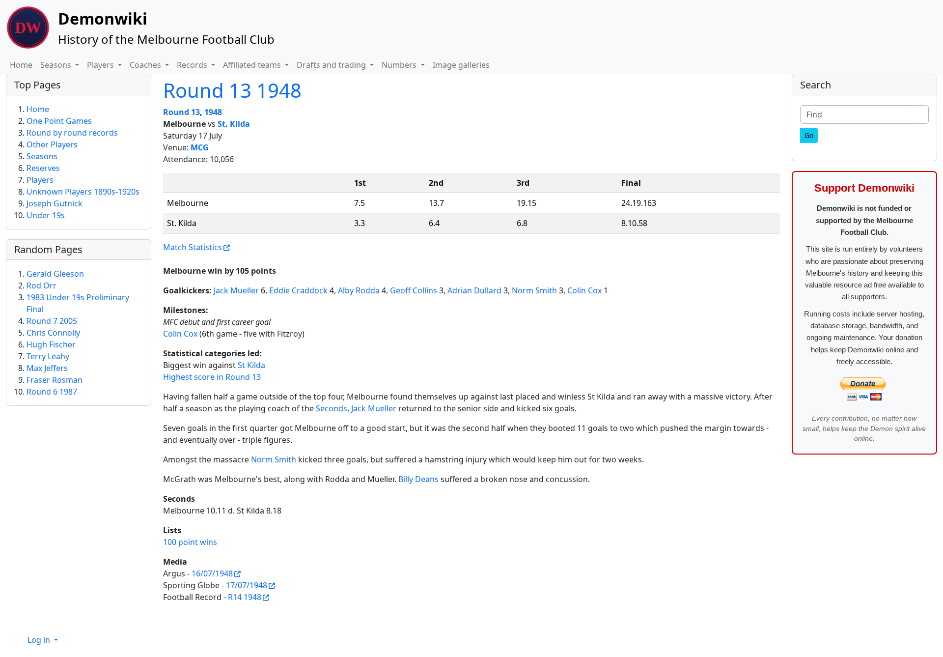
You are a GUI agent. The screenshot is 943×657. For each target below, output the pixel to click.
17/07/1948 (246, 585)
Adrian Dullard (474, 290)
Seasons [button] (56, 64)
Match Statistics (192, 247)
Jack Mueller (236, 290)
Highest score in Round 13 (212, 376)
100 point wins (190, 542)
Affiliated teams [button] (253, 64)
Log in (40, 639)
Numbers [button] (400, 64)
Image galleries (461, 64)
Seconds (331, 408)
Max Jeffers (47, 368)
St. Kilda (234, 123)
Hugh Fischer (51, 344)
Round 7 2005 (52, 320)
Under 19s (46, 215)
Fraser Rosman (55, 379)
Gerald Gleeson (55, 273)
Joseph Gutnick (55, 203)
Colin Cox (584, 290)
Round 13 (181, 112)
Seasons (42, 156)
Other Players (52, 144)
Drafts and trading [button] (332, 64)
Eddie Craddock (298, 290)
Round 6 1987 (52, 391)
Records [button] (193, 64)
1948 (213, 112)
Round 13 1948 (232, 90)
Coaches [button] (146, 64)
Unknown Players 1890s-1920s (83, 191)
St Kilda (251, 365)
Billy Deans (418, 479)
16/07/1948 (212, 573)
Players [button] (101, 64)
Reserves (43, 168)
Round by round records (72, 132)
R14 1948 (244, 597)
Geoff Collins (413, 290)
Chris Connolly (53, 332)
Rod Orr (41, 285)
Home (21, 64)
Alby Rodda (359, 290)
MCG (200, 147)
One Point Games (59, 120)
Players (40, 179)
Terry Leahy (48, 356)
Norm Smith (534, 290)
